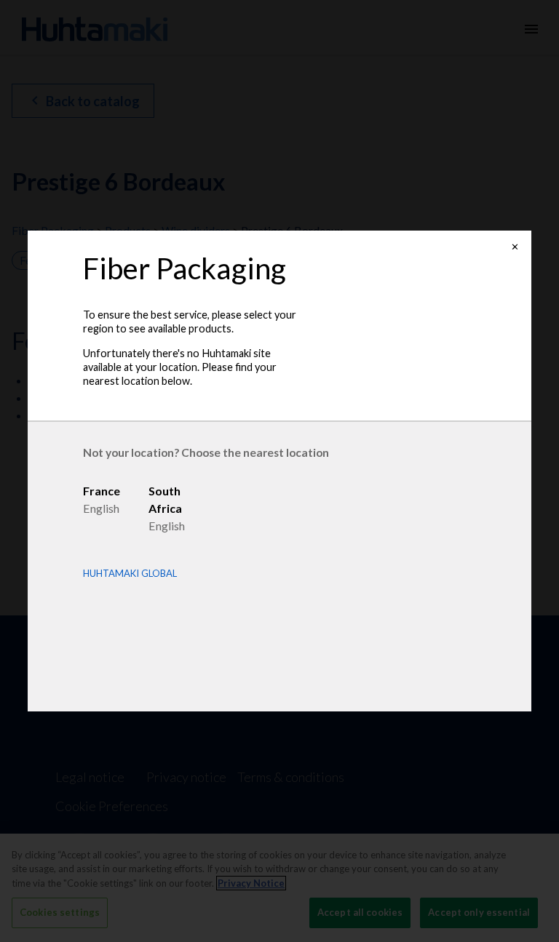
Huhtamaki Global (130, 573)
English (101, 508)
